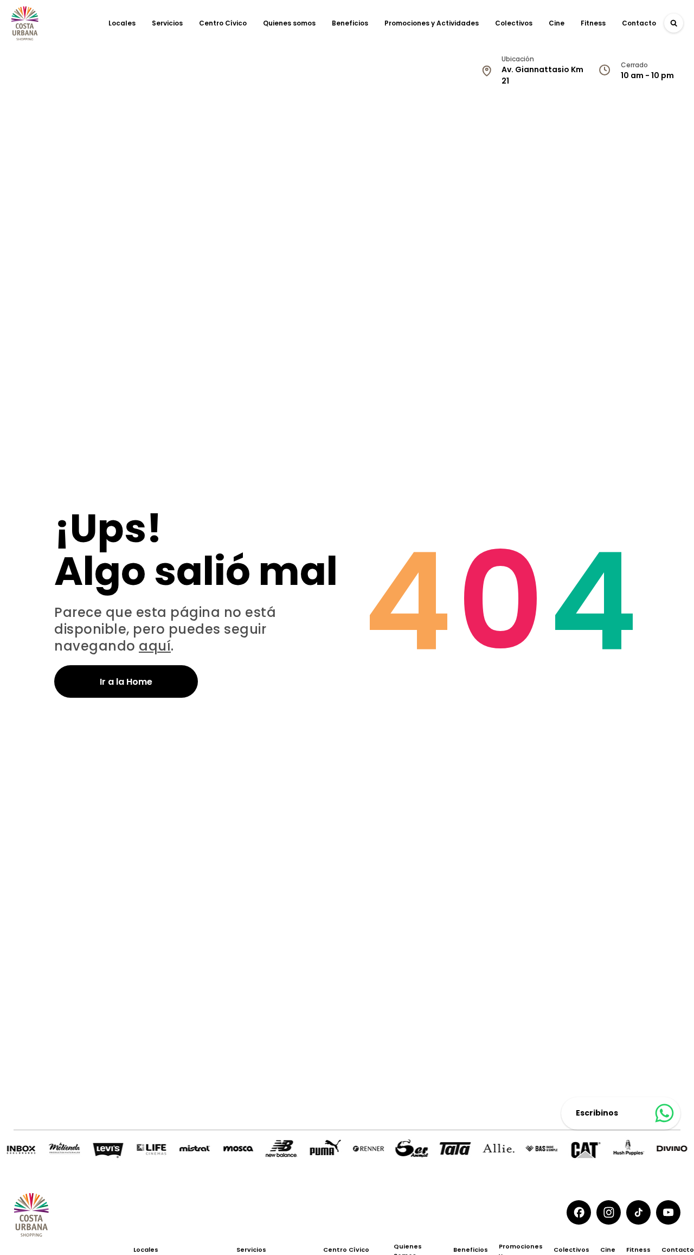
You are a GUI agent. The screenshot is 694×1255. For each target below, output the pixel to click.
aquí (155, 646)
